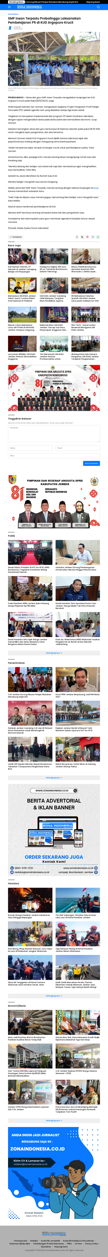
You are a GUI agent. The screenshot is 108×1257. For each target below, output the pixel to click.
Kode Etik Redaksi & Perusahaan (78, 1240)
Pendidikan (13, 14)
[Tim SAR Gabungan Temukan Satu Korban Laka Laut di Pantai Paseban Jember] (78, 900)
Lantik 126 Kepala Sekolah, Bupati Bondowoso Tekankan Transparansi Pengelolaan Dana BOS (30, 766)
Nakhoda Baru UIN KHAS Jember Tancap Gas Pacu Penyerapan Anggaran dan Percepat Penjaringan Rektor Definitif (53, 327)
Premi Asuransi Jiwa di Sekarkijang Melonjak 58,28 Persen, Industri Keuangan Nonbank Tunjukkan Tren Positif (76, 1109)
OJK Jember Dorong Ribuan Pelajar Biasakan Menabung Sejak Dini (29, 695)
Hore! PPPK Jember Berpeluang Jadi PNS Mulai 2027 (77, 695)
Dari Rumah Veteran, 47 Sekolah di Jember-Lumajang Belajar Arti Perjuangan (22, 269)
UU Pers (78, 1243)
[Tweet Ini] (82, 237)
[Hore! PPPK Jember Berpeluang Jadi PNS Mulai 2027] (78, 679)
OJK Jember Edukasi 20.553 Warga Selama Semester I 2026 (76, 1072)
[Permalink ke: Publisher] (10, 27)
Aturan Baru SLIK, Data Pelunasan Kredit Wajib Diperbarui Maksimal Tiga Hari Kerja (77, 1038)
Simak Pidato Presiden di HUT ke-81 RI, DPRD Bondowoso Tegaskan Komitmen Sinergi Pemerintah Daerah (28, 569)
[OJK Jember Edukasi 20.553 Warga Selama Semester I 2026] (78, 1056)
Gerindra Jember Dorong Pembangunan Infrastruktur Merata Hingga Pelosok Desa (76, 568)
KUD (96, 187)
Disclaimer (46, 1246)
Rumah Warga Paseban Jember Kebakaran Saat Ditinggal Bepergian (29, 916)
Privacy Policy (91, 1243)
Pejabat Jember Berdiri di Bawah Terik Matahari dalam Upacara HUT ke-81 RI (74, 729)
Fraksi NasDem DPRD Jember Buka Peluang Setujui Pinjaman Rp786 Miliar (28, 604)
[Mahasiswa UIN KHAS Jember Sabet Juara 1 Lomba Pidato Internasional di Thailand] (22, 285)
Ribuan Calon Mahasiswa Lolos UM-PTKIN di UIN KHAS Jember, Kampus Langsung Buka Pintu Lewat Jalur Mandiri (21, 327)
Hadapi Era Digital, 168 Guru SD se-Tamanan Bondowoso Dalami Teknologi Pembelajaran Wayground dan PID (53, 269)
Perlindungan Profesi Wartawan (48, 1243)
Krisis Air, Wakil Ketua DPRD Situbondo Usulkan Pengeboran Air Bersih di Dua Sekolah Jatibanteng (78, 642)
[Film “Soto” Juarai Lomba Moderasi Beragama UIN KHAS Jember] (85, 315)
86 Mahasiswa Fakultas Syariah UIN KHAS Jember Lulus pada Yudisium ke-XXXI (85, 298)
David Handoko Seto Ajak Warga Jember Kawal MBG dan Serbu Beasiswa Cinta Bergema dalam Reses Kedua (27, 642)
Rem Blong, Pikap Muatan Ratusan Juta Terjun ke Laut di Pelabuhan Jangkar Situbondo (30, 950)
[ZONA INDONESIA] (29, 7)
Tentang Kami (20, 1240)
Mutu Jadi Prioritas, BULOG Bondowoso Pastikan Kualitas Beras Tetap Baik (26, 1038)
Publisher (17, 27)
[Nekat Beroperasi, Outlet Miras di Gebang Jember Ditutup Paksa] (78, 749)
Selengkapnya (53, 653)
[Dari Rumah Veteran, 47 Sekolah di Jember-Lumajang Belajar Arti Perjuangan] (22, 256)
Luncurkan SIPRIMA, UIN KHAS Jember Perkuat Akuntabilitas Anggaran (22, 356)
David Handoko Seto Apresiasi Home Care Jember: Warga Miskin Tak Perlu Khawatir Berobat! (76, 605)
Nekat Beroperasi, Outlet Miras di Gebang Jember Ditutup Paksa (76, 765)
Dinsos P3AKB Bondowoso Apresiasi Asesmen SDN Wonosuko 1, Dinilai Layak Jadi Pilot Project (83, 269)
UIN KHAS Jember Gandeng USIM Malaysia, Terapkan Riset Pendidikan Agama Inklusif (53, 298)
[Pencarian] (98, 7)
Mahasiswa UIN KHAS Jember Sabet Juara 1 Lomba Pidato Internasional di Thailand (22, 298)
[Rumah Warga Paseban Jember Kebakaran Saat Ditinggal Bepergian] (30, 900)
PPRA (69, 1243)
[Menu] (10, 7)
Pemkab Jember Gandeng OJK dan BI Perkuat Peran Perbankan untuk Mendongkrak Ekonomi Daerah (30, 730)
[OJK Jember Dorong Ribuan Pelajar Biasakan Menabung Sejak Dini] (30, 679)
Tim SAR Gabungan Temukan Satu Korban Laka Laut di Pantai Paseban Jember (76, 916)
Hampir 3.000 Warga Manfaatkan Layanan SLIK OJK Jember (28, 1108)
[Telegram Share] (93, 237)
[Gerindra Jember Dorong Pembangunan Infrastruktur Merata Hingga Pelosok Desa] (78, 552)
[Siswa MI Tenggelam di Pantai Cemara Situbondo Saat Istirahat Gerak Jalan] (30, 967)
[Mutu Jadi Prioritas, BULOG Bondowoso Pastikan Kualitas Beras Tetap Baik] (30, 1022)
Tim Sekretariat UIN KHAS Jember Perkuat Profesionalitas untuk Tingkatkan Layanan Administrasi (51, 356)
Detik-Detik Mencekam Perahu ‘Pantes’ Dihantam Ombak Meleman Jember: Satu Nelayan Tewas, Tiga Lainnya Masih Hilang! (76, 984)
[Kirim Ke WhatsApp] (98, 237)
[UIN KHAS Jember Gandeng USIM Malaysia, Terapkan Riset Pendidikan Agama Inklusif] (54, 285)
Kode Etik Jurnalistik (50, 1240)
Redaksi (34, 1240)
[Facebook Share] (77, 237)
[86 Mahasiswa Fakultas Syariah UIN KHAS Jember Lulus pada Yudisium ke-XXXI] (85, 285)
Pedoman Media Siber (19, 1243)
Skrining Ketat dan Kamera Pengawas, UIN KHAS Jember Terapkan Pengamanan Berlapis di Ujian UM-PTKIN (85, 356)
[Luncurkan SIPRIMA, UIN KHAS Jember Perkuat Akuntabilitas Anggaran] (22, 344)
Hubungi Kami (60, 1246)
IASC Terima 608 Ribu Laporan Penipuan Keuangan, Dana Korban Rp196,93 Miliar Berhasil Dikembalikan (27, 1073)
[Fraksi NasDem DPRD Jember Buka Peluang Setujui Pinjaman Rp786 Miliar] (30, 588)
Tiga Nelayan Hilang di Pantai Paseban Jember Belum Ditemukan (74, 950)
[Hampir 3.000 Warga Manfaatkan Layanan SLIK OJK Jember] (30, 1092)
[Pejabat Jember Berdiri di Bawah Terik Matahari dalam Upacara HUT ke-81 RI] (78, 713)
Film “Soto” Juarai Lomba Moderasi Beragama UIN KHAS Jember (83, 327)
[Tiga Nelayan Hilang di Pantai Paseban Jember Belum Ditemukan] (78, 933)
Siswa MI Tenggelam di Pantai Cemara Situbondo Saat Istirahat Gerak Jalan (26, 983)
